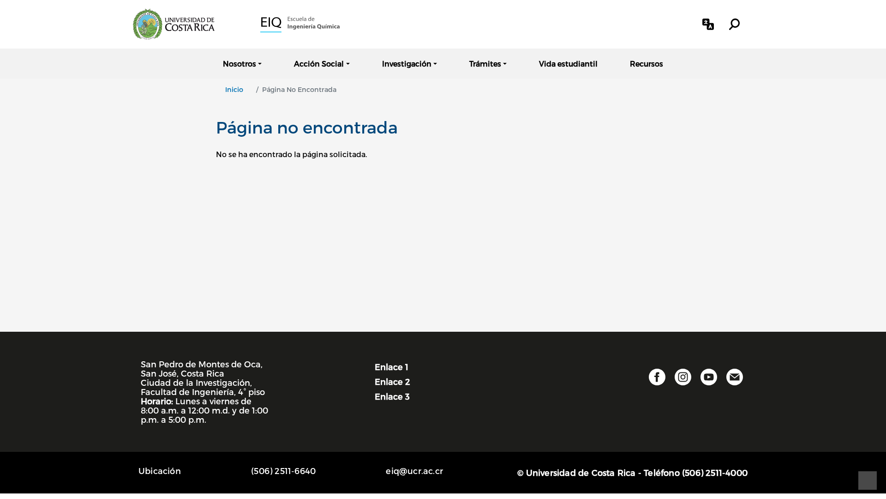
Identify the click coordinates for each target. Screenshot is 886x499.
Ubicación (159, 470)
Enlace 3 (392, 396)
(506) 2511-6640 (283, 470)
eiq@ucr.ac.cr (414, 470)
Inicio (234, 89)
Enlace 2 (392, 381)
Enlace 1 (391, 366)
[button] (708, 24)
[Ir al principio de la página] (867, 480)
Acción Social (319, 63)
